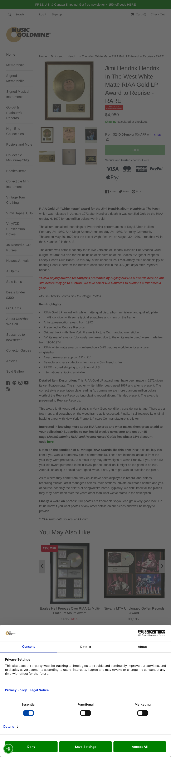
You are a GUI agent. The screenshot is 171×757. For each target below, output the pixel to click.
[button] (8, 749)
